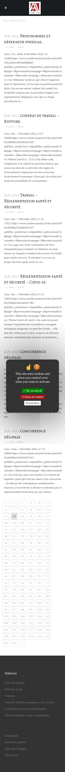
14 (22, 516)
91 (14, 603)
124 (39, 636)
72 (5, 583)
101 (48, 609)
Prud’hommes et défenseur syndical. (27, 39)
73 (14, 583)
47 (47, 549)
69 (31, 576)
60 (5, 569)
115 (14, 629)
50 (22, 556)
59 (47, 563)
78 (5, 589)
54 (5, 563)
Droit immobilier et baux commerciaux (27, 715)
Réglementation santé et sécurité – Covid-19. (33, 279)
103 (14, 616)
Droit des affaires (15, 682)
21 (31, 523)
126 (6, 643)
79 (14, 589)
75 (31, 583)
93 (31, 603)
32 (22, 536)
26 (22, 529)
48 (5, 556)
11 (47, 509)
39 (31, 543)
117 (31, 629)
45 (31, 549)
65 (47, 569)
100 (39, 609)
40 (39, 543)
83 (47, 589)
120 (6, 636)
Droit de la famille (15, 742)
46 (39, 549)
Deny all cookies (33, 396)
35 (47, 536)
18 (5, 523)
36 (5, 543)
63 (31, 569)
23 (47, 523)
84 (5, 596)
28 (39, 529)
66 (5, 576)
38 (22, 543)
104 (23, 616)
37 (14, 543)
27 (31, 529)
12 (5, 516)
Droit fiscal (11, 755)
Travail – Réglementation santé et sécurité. (27, 201)
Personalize (32, 403)
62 (22, 569)
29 (47, 529)
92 (22, 603)
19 (14, 523)
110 (23, 623)
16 (39, 516)
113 (48, 623)
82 (39, 589)
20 (22, 523)
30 (5, 536)
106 (39, 616)
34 (39, 536)
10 (39, 509)
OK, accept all (33, 390)
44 (22, 549)
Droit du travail (14, 689)
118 (39, 629)
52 (39, 556)
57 (31, 563)
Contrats (10, 695)
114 (6, 629)
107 (48, 616)
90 (5, 603)
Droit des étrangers (16, 748)
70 (39, 576)
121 (14, 636)
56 (22, 563)
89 (47, 596)
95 (47, 603)
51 (31, 556)
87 (31, 596)
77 (47, 583)
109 (14, 623)
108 (6, 623)
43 (14, 549)
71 (47, 576)
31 (14, 536)
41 (47, 543)
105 (31, 616)
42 (5, 549)
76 (39, 583)
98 (22, 609)
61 (14, 569)
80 (22, 589)
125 (48, 636)
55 (14, 563)
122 (23, 636)
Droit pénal (11, 735)
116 (23, 629)
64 (39, 569)
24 (5, 529)
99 (31, 609)
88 (39, 596)
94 (39, 603)
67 (14, 576)
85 (14, 596)
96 (5, 609)
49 (14, 556)
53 (47, 556)
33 (31, 536)
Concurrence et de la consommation (25, 708)
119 (48, 629)
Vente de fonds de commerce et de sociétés (29, 702)
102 (6, 616)
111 (31, 623)
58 (39, 563)
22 (39, 523)
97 (14, 609)
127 (14, 643)
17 (47, 516)
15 (31, 516)
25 (14, 529)
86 (22, 596)
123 (31, 636)
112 (39, 623)
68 (22, 576)
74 (22, 583)
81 (31, 589)
